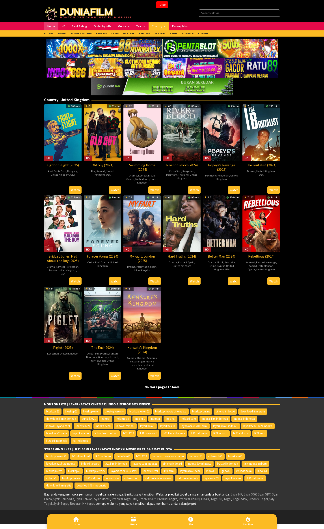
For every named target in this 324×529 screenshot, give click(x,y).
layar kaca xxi (81, 433)
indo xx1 (140, 419)
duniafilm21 (89, 419)
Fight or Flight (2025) (63, 165)
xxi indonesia (81, 441)
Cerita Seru (60, 171)
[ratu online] (220, 68)
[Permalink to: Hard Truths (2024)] (182, 223)
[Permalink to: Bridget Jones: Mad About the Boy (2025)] (63, 223)
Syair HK (236, 494)
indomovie (122, 419)
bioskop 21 (52, 411)
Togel (227, 499)
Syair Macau (102, 499)
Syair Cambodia (63, 499)
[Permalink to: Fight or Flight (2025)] (63, 132)
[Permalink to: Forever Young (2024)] (102, 223)
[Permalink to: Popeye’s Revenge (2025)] (221, 132)
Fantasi (260, 262)
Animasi (250, 262)
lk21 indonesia (199, 433)
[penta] (220, 48)
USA (72, 174)
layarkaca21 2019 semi (194, 426)
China (212, 265)
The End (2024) (102, 347)
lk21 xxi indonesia (56, 441)
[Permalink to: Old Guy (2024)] (102, 132)
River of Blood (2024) (182, 165)
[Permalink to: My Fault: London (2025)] (142, 223)
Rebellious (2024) (261, 256)
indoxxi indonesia (244, 419)
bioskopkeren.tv (114, 411)
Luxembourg (138, 365)
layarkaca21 (147, 426)
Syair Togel (60, 503)
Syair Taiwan (84, 499)
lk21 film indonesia (174, 433)
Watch (75, 190)
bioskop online (201, 411)
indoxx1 (155, 419)
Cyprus (221, 265)
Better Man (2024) (221, 256)
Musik (220, 262)
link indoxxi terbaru (106, 433)
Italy (93, 360)
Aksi (50, 171)
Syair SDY (264, 494)
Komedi (101, 171)
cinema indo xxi (225, 411)
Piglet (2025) (63, 347)
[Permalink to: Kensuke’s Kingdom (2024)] (142, 314)
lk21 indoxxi (220, 433)
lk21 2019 (128, 433)
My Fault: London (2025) (142, 258)
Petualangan (266, 265)
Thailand (183, 174)
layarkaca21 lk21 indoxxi (257, 426)
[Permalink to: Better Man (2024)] (221, 223)
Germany (103, 357)
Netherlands (142, 179)
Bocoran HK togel (82, 503)
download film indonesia (61, 419)
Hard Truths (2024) (182, 256)
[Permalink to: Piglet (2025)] (63, 314)
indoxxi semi (103, 426)
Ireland (114, 357)
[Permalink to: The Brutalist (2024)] (261, 132)
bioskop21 (71, 411)
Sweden (101, 360)
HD (48, 158)
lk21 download (148, 433)
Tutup (162, 5)
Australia (230, 262)
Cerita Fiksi (93, 262)
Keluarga (271, 262)
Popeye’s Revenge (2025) (221, 167)
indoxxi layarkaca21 (58, 426)
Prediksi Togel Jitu (124, 499)
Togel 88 (216, 499)
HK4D (205, 499)
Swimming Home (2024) (142, 167)
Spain (153, 266)
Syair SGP (250, 494)
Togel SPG (240, 499)
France (53, 270)
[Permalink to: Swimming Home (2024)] (142, 132)
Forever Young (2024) (102, 256)
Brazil (151, 175)
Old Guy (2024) (102, 165)
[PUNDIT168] (162, 86)
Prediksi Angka (167, 499)
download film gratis (252, 411)
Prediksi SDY (147, 499)
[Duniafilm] (89, 13)
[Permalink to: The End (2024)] (102, 314)
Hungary (72, 171)
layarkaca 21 (167, 426)
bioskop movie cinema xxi (170, 411)
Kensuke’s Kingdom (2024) (142, 349)
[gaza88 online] (104, 48)
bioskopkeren (91, 411)
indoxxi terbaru (125, 426)
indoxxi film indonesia (215, 419)
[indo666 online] (104, 68)
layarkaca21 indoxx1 (225, 426)
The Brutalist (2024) (261, 165)
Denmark (171, 174)
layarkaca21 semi (56, 433)
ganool (105, 419)
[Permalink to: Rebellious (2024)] (261, 223)
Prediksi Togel (258, 499)
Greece (130, 179)
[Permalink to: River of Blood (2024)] (182, 132)
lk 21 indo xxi (241, 433)
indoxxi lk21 (83, 426)
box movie (210, 175)
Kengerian (188, 171)
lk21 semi (259, 433)
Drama (133, 175)
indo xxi (170, 419)
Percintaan (72, 266)
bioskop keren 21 (139, 411)
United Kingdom (60, 174)
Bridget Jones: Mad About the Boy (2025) (63, 258)
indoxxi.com (188, 419)
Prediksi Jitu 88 (189, 499)
